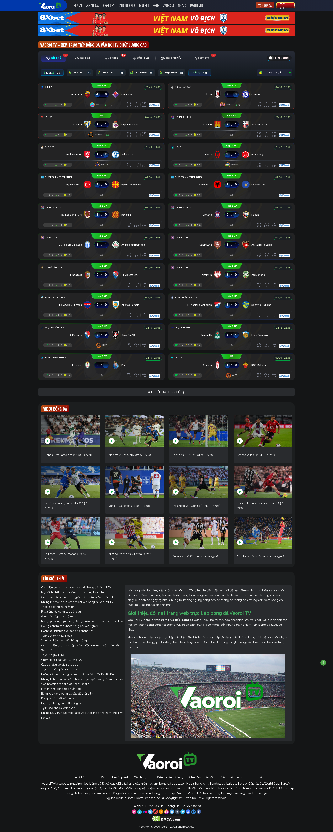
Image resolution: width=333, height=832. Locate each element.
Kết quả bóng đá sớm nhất (58, 698)
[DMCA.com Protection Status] (166, 818)
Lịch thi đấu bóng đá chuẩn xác (61, 688)
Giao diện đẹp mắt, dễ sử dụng (60, 616)
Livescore (168, 5)
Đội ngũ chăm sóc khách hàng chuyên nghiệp (70, 626)
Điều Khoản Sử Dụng (170, 777)
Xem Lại (78, 5)
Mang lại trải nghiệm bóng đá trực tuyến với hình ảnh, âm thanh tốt (82, 621)
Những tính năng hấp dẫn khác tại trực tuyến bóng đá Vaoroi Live (82, 679)
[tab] (53, 58)
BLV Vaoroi (113, 72)
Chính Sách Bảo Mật (201, 777)
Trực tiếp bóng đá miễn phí (58, 606)
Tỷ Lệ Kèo (144, 5)
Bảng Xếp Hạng (126, 5)
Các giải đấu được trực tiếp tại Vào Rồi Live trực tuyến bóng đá (80, 645)
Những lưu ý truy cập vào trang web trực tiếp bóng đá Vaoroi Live (82, 712)
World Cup (48, 650)
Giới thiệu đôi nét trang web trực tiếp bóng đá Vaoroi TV (76, 587)
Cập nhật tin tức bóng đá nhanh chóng (65, 683)
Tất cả (200, 72)
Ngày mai (174, 72)
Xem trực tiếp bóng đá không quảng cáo (66, 640)
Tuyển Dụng (196, 5)
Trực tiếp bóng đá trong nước (59, 669)
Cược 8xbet (282, 5)
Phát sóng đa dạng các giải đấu (61, 611)
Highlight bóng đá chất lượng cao (62, 703)
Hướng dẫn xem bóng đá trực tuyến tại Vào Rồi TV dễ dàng (78, 674)
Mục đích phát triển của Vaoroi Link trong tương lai (72, 592)
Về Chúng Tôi (142, 777)
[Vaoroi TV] (53, 5)
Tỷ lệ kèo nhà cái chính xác (58, 708)
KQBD (156, 5)
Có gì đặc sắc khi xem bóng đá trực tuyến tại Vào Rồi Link (77, 597)
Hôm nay (144, 72)
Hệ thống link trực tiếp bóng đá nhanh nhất (67, 630)
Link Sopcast (120, 777)
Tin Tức (182, 5)
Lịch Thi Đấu (92, 5)
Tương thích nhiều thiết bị (57, 635)
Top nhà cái (265, 5)
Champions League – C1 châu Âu (61, 659)
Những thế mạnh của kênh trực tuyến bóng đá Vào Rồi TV (77, 602)
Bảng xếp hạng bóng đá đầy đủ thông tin (67, 693)
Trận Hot (82, 72)
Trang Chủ (77, 777)
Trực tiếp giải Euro (52, 655)
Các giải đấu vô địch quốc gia (59, 664)
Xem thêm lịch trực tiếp (165, 391)
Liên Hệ (257, 777)
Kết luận (46, 717)
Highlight (108, 5)
